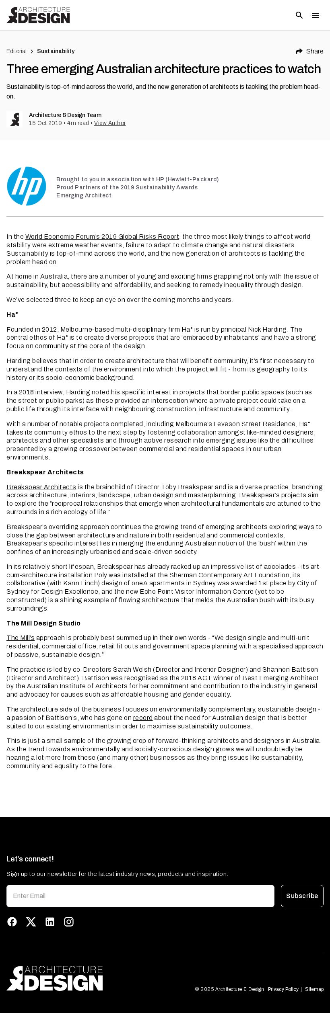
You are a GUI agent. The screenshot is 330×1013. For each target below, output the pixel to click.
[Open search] (299, 15)
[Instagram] (68, 921)
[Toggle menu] (315, 15)
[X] (31, 921)
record (143, 717)
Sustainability (55, 51)
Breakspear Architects (41, 487)
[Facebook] (12, 921)
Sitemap (314, 989)
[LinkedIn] (50, 921)
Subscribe (302, 895)
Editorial (16, 51)
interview (49, 392)
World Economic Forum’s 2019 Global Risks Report (102, 236)
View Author (110, 123)
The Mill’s (20, 637)
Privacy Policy (283, 989)
